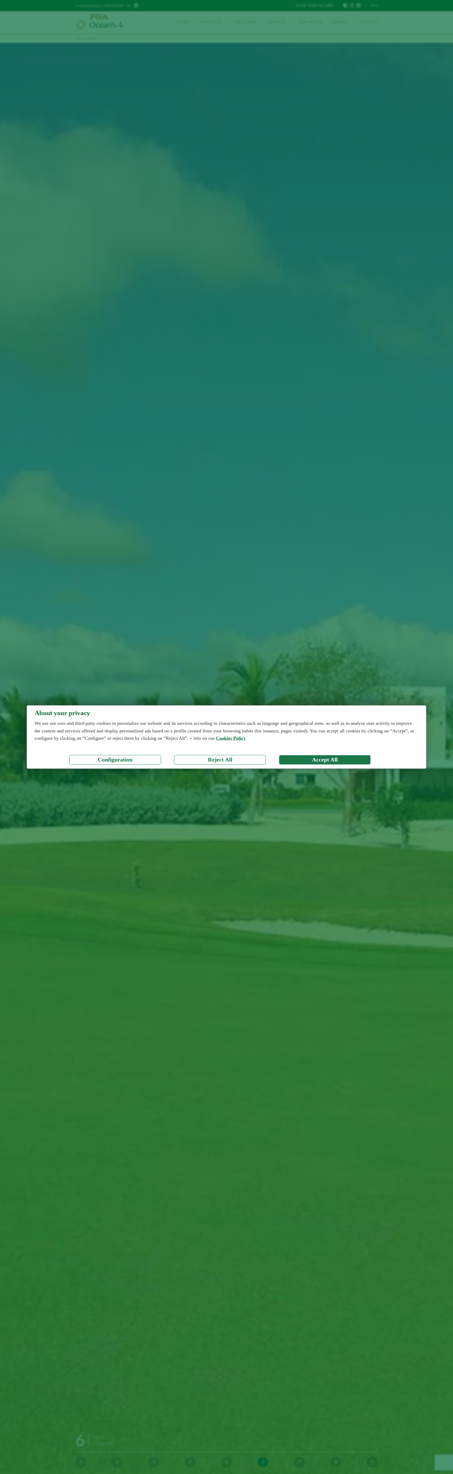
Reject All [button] (220, 760)
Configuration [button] (115, 760)
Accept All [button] (325, 760)
